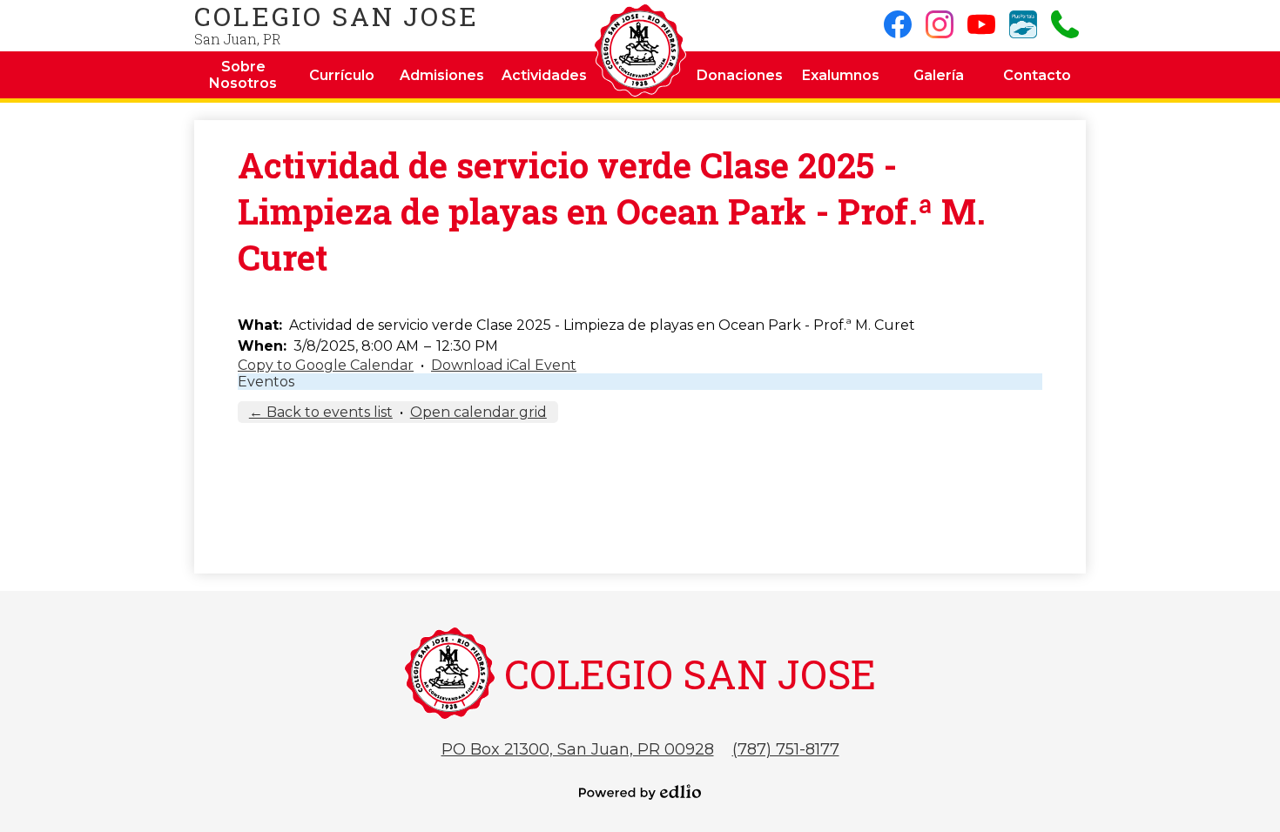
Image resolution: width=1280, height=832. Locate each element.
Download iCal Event (503, 365)
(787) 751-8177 (785, 749)
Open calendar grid (478, 412)
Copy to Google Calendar (326, 365)
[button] (243, 74)
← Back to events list (321, 412)
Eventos (266, 381)
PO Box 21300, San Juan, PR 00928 (577, 749)
